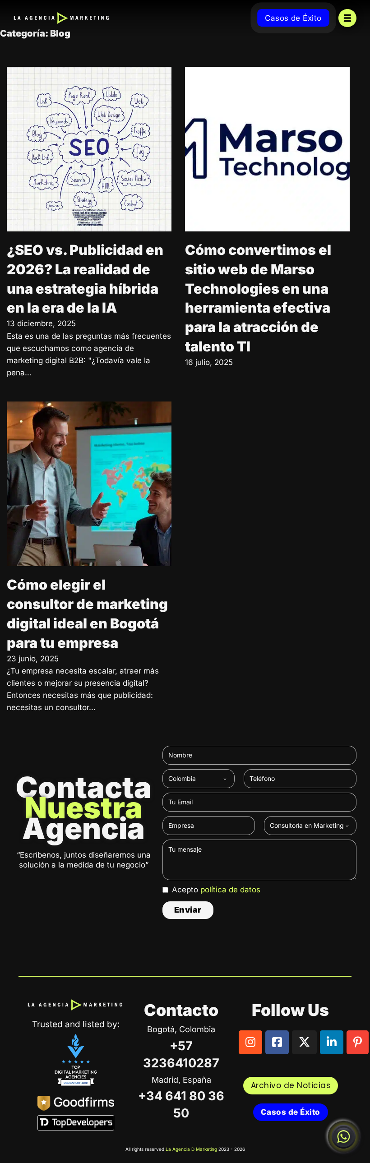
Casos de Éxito (293, 18)
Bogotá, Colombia (181, 1029)
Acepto (216, 889)
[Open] (347, 18)
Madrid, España (181, 1080)
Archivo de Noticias (291, 1085)
